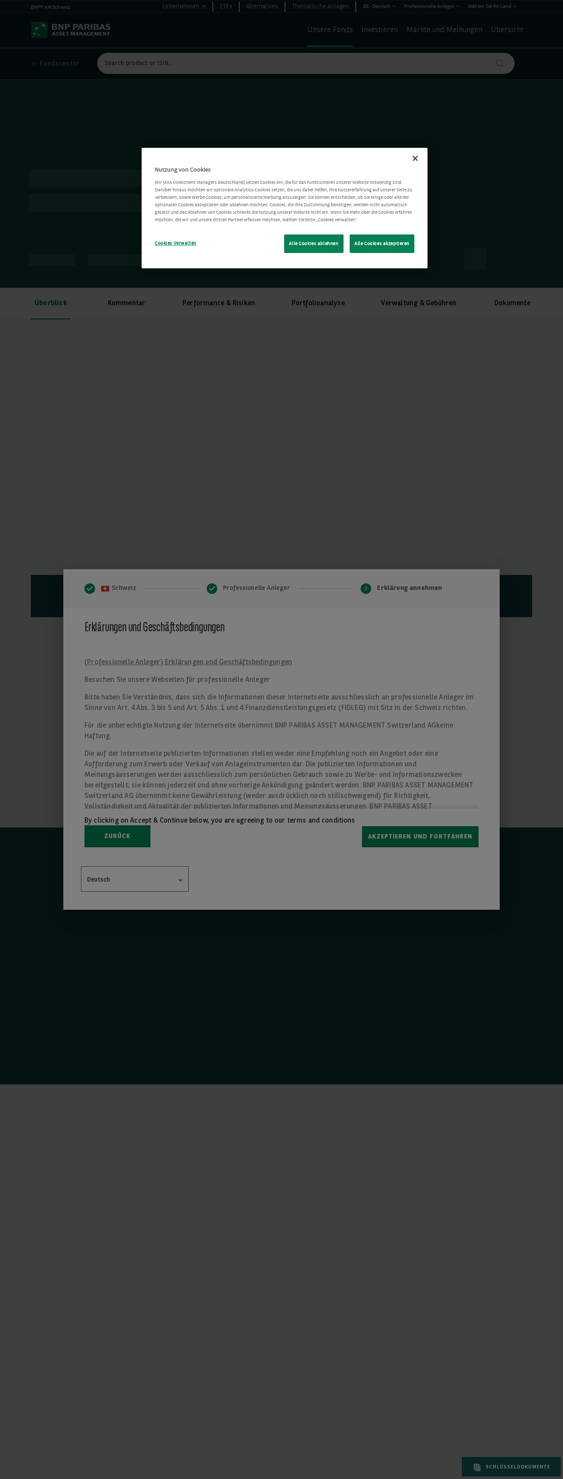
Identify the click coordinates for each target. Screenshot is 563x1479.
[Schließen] (415, 158)
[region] (285, 208)
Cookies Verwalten (176, 243)
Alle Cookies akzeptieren (382, 243)
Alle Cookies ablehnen (313, 243)
